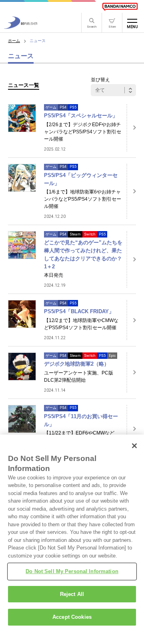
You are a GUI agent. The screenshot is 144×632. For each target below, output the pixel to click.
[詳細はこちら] (131, 127)
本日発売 (53, 275)
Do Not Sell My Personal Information (72, 571)
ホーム (14, 40)
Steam (75, 234)
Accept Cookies (72, 617)
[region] (72, 533)
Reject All (72, 594)
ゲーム (51, 107)
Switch (90, 234)
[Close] (134, 446)
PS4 (63, 107)
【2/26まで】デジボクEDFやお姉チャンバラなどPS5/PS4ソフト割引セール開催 (82, 132)
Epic (112, 356)
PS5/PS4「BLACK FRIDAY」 (79, 311)
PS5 (73, 107)
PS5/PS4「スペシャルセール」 (81, 116)
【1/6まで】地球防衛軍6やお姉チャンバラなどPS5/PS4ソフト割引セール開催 (82, 199)
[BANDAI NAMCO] (120, 7)
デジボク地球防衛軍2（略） (76, 364)
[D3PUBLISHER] (20, 26)
